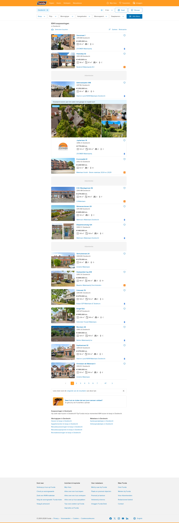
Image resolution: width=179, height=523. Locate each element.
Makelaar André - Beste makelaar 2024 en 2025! (93, 172)
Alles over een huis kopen (73, 491)
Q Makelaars (80, 201)
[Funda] (42, 3)
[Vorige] (66, 383)
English (139, 518)
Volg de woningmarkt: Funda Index (49, 500)
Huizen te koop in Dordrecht (61, 421)
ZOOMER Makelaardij (84, 49)
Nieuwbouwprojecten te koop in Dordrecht (66, 430)
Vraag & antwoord (43, 504)
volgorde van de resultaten (76, 391)
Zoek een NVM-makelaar (46, 496)
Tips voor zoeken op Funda (74, 504)
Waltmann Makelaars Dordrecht (87, 220)
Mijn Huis (67, 487)
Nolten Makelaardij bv (84, 340)
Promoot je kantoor (98, 496)
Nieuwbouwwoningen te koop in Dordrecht (66, 427)
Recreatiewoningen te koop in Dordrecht (66, 433)
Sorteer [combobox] (119, 29)
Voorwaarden (66, 518)
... (101, 383)
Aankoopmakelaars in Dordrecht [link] (101, 421)
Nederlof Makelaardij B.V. (85, 67)
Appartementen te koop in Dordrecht (64, 424)
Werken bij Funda (124, 491)
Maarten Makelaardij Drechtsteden (88, 285)
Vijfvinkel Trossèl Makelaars (86, 322)
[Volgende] (112, 383)
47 (105, 383)
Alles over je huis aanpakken (74, 500)
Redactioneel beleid (125, 500)
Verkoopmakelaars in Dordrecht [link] (101, 424)
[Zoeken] (101, 10)
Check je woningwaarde (45, 491)
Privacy (56, 518)
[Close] (47, 10)
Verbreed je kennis (98, 500)
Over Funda (122, 487)
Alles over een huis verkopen (75, 496)
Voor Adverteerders (125, 496)
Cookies (76, 518)
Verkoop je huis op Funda (46, 487)
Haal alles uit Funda (71, 508)
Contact (121, 504)
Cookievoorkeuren (87, 518)
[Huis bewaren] (124, 35)
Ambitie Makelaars (83, 267)
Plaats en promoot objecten (101, 491)
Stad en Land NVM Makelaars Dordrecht (90, 96)
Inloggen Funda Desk (99, 504)
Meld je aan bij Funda (99, 487)
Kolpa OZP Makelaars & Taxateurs (88, 304)
